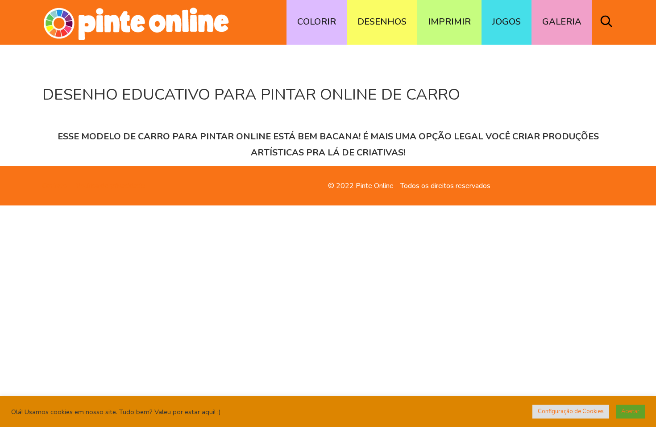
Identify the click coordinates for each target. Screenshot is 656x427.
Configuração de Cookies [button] (571, 411)
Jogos (506, 22)
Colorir (316, 22)
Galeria (561, 22)
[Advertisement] (328, 231)
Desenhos (382, 22)
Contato (54, 186)
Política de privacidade (110, 186)
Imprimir (449, 22)
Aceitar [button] (630, 411)
